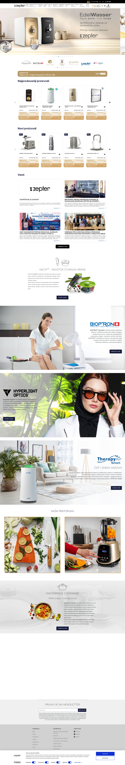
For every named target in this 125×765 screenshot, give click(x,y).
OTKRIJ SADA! (9, 418)
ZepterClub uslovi (57, 743)
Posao (34, 747)
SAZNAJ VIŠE (116, 487)
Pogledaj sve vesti (62, 246)
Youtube (77, 736)
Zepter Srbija (35, 742)
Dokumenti (55, 735)
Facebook (78, 731)
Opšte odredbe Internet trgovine (60, 738)
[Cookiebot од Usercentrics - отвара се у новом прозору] (17, 762)
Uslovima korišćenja (60, 713)
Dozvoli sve (105, 753)
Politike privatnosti (76, 719)
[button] (2, 32)
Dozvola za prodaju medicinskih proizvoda (60, 732)
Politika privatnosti (57, 746)
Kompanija (36, 728)
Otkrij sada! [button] (62, 297)
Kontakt (34, 739)
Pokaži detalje (77, 762)
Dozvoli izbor (105, 758)
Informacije (57, 728)
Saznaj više (56, 208)
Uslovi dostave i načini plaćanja (60, 741)
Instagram (78, 734)
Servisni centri (56, 748)
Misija (34, 734)
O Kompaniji (35, 736)
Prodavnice (35, 744)
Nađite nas (77, 728)
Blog (34, 731)
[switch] (47, 762)
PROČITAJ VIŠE (115, 351)
